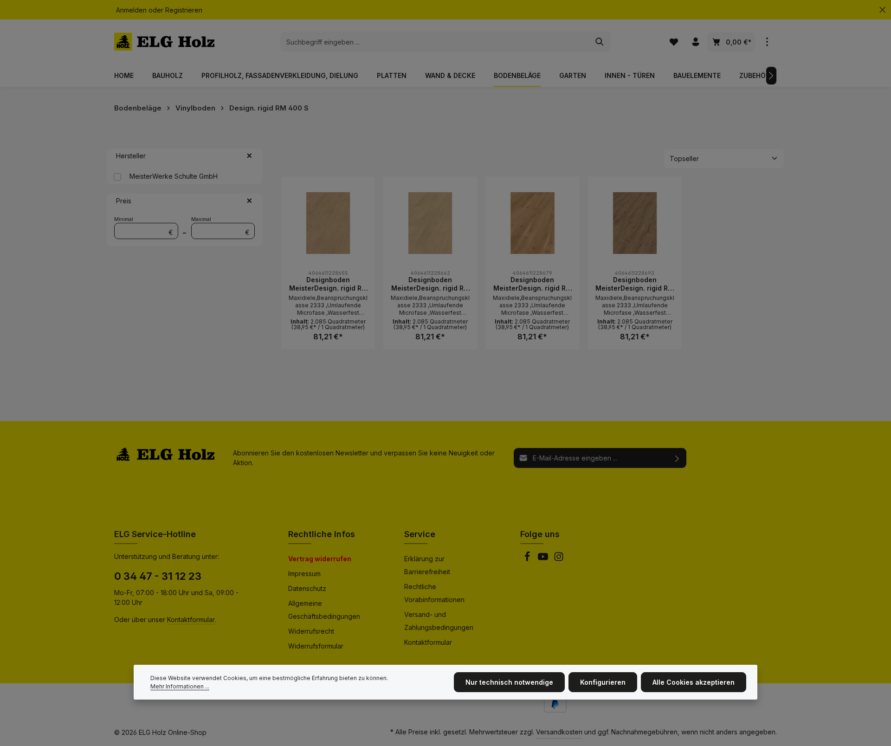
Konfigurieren (603, 682)
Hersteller (131, 156)
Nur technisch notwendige (509, 682)
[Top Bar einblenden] (767, 42)
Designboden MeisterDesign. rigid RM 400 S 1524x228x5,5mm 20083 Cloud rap (430, 284)
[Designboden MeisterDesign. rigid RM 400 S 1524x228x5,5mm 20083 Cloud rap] (430, 223)
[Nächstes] (771, 75)
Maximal (220, 226)
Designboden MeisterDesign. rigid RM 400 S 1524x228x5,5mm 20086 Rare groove (634, 284)
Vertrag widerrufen (319, 559)
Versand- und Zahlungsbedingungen (438, 620)
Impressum (304, 573)
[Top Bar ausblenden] (882, 10)
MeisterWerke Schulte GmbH (173, 176)
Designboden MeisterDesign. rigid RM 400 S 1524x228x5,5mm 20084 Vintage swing (532, 284)
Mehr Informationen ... (179, 686)
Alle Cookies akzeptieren (693, 682)
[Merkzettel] (674, 42)
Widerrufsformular (315, 646)
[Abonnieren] (677, 458)
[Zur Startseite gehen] (164, 42)
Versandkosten (559, 732)
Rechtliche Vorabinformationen (434, 593)
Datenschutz (307, 588)
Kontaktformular (191, 619)
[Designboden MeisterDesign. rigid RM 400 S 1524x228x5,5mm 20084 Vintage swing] (532, 223)
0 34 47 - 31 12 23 (157, 576)
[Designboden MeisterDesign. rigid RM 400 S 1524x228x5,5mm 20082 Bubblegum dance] (328, 223)
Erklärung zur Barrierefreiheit (427, 565)
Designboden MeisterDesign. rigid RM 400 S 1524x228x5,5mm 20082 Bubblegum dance (328, 284)
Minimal (143, 226)
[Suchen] (600, 42)
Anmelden (131, 10)
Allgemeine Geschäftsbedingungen (324, 609)
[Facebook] (528, 559)
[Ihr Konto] (695, 42)
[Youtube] (544, 559)
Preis (123, 201)
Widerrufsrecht (311, 631)
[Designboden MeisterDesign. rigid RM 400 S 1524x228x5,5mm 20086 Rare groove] (634, 223)
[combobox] (434, 42)
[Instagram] (559, 559)
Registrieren (183, 10)
